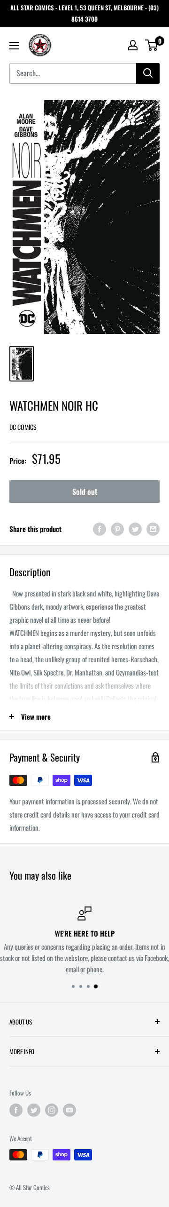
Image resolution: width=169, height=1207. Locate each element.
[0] (152, 45)
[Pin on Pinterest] (117, 529)
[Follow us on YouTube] (69, 1110)
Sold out (84, 491)
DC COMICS (23, 427)
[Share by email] (153, 529)
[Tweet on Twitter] (135, 529)
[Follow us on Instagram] (51, 1110)
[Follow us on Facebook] (16, 1110)
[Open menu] (14, 45)
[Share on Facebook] (99, 529)
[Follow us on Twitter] (33, 1110)
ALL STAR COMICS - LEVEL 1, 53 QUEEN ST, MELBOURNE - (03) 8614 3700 (84, 13)
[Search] (148, 73)
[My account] (133, 45)
